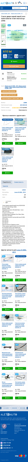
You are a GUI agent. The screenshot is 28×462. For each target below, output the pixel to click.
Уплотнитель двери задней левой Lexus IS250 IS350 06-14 (20, 383)
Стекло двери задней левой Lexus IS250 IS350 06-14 (20, 266)
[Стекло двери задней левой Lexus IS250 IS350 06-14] (7, 122)
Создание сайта (4, 460)
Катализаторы (18, 428)
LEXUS (24, 190)
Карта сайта (4, 433)
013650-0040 (14, 408)
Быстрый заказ (14, 66)
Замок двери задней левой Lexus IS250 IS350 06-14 (7, 324)
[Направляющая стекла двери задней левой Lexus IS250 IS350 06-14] (20, 347)
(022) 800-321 (8, 448)
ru (24, 3)
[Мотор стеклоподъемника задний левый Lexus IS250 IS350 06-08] (7, 376)
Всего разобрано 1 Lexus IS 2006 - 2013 (12, 98)
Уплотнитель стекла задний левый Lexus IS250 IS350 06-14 (20, 295)
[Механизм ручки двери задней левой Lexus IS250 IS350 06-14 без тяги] (7, 347)
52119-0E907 (6, 408)
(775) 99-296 (6, 445)
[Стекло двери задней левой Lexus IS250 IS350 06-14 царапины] (20, 122)
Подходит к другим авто (9, 94)
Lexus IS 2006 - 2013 (20, 192)
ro (26, 3)
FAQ (2, 430)
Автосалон (17, 427)
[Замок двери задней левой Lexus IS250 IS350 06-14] (7, 317)
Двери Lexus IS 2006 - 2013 (11, 86)
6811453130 (23, 105)
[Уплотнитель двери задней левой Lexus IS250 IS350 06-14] (20, 376)
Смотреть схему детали (8, 91)
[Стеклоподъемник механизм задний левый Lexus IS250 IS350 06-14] (20, 317)
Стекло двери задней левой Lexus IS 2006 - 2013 (15, 88)
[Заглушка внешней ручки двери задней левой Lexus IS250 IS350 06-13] (7, 288)
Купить (15, 61)
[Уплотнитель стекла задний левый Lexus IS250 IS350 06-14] (20, 288)
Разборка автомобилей (20, 425)
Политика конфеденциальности (8, 450)
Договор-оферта (5, 452)
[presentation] (8, 35)
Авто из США (17, 424)
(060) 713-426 (7, 443)
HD (24, 25)
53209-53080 (22, 408)
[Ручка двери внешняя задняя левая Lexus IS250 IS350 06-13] (7, 258)
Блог (15, 433)
